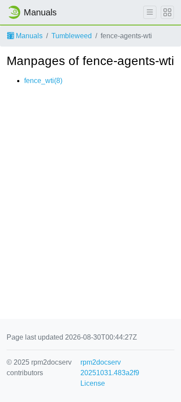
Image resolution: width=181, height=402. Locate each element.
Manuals (28, 36)
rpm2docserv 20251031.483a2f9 (109, 368)
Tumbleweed (71, 36)
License (92, 383)
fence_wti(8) (43, 80)
